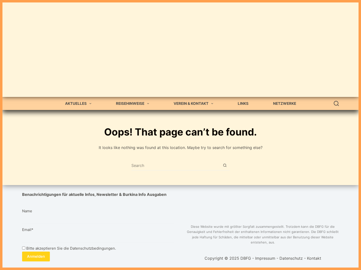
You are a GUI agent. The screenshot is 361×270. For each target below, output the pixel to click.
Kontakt (314, 258)
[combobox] (175, 165)
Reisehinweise (130, 103)
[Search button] (225, 165)
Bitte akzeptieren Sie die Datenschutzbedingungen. (70, 248)
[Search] (336, 103)
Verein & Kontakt (191, 103)
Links (243, 103)
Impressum (265, 258)
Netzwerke (284, 103)
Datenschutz (291, 258)
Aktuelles (76, 103)
